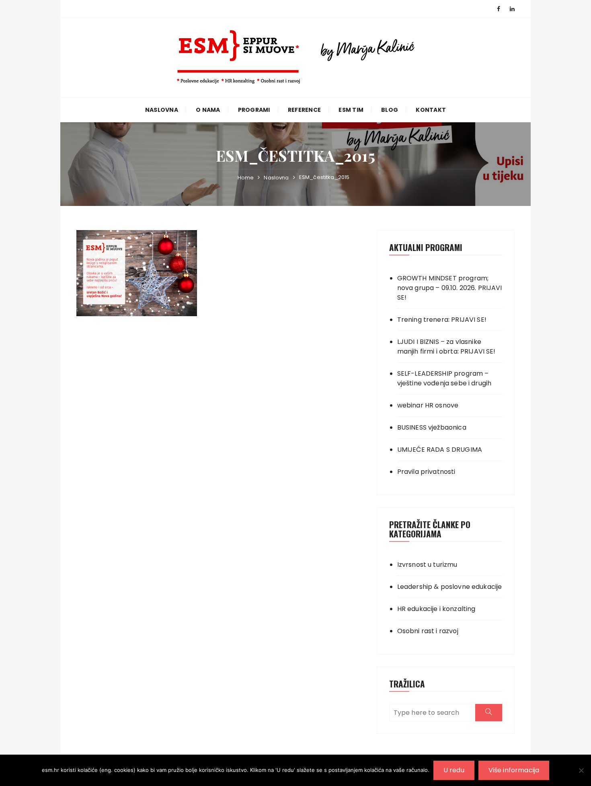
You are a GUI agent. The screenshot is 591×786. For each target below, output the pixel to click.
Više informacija (513, 770)
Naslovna (161, 110)
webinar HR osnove (428, 405)
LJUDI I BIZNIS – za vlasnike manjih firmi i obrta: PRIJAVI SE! (446, 346)
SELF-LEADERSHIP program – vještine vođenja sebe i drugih (444, 378)
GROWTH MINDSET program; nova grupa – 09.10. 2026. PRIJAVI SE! (449, 288)
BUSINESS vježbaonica (431, 427)
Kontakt (431, 110)
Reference (304, 110)
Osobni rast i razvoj (427, 631)
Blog (389, 110)
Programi (254, 110)
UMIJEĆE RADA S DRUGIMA (439, 449)
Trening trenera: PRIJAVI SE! (441, 319)
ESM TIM (351, 110)
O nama (208, 110)
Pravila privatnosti (426, 471)
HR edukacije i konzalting (436, 608)
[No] (581, 770)
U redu (453, 770)
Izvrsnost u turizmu (427, 564)
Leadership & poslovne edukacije (449, 586)
